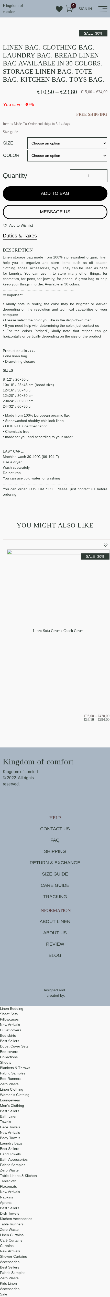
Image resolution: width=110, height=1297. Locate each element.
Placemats (8, 1186)
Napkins (6, 1197)
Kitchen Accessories (16, 1219)
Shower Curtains (13, 1256)
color (11, 155)
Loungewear (10, 1100)
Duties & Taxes (20, 235)
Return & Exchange (55, 862)
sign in (85, 9)
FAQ (55, 840)
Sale (3, 1294)
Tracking (55, 896)
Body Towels (10, 1138)
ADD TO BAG (55, 193)
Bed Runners (10, 1079)
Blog (55, 955)
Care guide (55, 885)
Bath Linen (8, 1116)
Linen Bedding (11, 1008)
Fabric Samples (12, 1073)
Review (55, 944)
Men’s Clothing (12, 1105)
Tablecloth (8, 1181)
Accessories (9, 1262)
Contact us (55, 828)
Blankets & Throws (15, 1068)
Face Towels (10, 1127)
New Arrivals (10, 1025)
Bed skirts (8, 1035)
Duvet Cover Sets (14, 1046)
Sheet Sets (9, 1014)
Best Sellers (9, 1041)
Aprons (6, 1202)
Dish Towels (9, 1213)
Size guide (55, 874)
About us (55, 932)
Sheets (5, 1062)
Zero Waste (9, 1084)
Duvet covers (10, 1030)
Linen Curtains (12, 1235)
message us (55, 211)
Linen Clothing (11, 1089)
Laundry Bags (11, 1143)
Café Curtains (11, 1240)
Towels (5, 1122)
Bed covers (9, 1052)
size (8, 143)
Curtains (7, 1246)
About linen (55, 921)
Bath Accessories (14, 1159)
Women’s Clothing (14, 1095)
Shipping (55, 851)
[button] (18, 225)
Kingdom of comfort (13, 8)
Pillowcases (9, 1019)
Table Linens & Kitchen (18, 1176)
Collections (9, 1057)
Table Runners (12, 1224)
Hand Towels (10, 1154)
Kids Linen (8, 1283)
